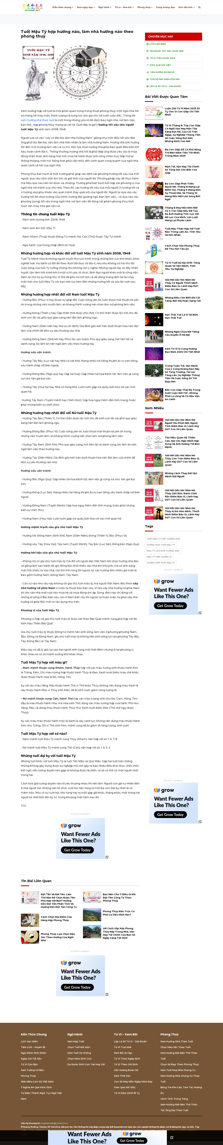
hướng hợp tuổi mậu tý (161, 563)
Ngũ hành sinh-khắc (33, 1052)
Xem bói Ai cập (123, 1052)
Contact (34, 1123)
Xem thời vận (122, 1075)
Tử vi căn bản (29, 1064)
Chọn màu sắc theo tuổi (175, 1047)
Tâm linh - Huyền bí (33, 1047)
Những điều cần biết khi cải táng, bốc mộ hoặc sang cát (183, 299)
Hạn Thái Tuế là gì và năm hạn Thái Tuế (181, 316)
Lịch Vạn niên (29, 1041)
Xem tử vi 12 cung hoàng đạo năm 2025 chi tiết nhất (182, 350)
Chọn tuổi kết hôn (78, 1047)
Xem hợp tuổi (75, 1041)
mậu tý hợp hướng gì (159, 557)
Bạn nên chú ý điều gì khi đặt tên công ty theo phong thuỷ (119, 897)
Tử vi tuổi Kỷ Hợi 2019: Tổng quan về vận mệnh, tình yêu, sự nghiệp (182, 265)
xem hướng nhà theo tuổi (37, 120)
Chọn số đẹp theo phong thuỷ (179, 1064)
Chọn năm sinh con (79, 1058)
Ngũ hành (103, 7)
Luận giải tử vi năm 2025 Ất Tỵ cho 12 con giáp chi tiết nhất (182, 111)
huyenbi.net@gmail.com (54, 1123)
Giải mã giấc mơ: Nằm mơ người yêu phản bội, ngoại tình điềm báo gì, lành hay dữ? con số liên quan (182, 424)
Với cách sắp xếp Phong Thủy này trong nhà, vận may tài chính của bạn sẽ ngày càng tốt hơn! (119, 933)
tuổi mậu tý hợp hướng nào (163, 539)
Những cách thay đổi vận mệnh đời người (181, 475)
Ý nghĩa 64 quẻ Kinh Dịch (36, 1087)
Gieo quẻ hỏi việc (124, 1087)
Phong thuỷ (144, 7)
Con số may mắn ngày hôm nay (133, 1081)
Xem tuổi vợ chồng (79, 1052)
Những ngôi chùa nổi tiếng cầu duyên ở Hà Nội (182, 333)
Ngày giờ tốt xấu (31, 1058)
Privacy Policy (29, 1127)
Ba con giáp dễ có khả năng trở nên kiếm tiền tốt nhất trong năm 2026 (183, 152)
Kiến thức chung (62, 7)
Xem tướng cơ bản (32, 1070)
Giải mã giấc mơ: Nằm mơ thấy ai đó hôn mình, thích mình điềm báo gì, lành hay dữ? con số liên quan (182, 513)
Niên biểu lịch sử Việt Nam (37, 1081)
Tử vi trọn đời (122, 1047)
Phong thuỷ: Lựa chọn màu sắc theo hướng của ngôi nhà (58, 937)
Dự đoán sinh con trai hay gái (86, 1064)
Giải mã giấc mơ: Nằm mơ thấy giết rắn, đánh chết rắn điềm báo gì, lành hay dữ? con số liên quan (181, 495)
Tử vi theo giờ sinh (126, 1064)
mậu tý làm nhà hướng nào (163, 551)
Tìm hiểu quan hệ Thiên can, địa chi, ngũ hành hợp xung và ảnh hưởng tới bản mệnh (182, 442)
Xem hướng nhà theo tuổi (176, 1041)
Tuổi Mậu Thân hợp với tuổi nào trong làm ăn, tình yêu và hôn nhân (182, 231)
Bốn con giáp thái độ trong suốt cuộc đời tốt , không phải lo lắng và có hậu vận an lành (182, 394)
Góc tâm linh (185, 7)
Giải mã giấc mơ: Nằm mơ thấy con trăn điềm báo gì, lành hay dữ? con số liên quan (182, 460)
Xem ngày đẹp (85, 7)
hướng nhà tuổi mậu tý (161, 545)
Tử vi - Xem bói (123, 7)
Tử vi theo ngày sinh (127, 1058)
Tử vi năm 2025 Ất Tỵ (127, 1093)
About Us (66, 1127)
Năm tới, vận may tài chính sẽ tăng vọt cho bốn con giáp (182, 169)
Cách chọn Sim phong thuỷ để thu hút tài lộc (182, 247)
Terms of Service (49, 1127)
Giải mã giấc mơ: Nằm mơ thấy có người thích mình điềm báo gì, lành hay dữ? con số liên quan (181, 284)
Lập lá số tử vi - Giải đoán (130, 1041)
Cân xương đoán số (126, 1070)
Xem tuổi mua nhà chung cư (177, 1070)
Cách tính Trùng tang (174, 1098)
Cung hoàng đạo (165, 7)
